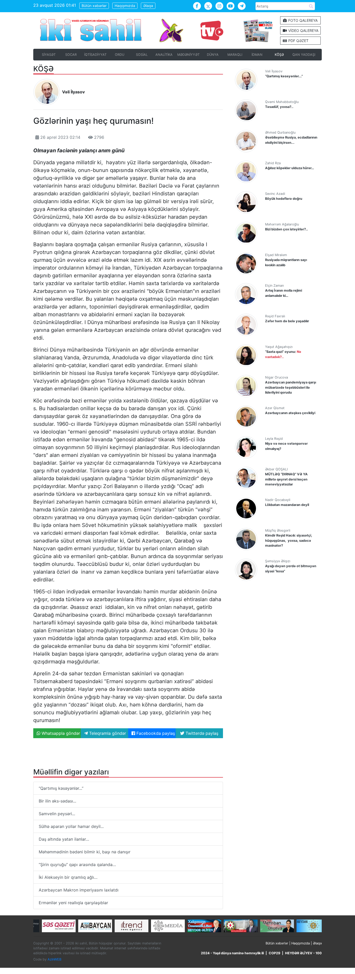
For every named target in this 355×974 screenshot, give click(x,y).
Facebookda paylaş (155, 733)
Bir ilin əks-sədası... (57, 801)
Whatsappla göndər (60, 733)
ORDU (119, 55)
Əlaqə (148, 5)
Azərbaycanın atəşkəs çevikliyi (290, 413)
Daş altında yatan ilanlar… (64, 839)
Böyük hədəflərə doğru (283, 199)
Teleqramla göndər (107, 733)
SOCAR (71, 55)
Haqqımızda (125, 5)
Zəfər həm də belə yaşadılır (287, 321)
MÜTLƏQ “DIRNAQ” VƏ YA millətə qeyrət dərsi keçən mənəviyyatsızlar (286, 479)
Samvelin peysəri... (57, 813)
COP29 (274, 953)
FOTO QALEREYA (302, 20)
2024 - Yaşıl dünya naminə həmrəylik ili (232, 953)
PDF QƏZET (297, 40)
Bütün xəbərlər (94, 5)
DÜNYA (213, 55)
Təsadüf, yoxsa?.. (279, 107)
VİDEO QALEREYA (302, 30)
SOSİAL (142, 55)
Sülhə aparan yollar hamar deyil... (71, 826)
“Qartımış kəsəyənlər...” (61, 788)
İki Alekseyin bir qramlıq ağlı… (68, 877)
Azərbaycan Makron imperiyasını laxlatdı (79, 890)
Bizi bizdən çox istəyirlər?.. (286, 229)
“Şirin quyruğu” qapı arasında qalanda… (77, 864)
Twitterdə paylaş (201, 733)
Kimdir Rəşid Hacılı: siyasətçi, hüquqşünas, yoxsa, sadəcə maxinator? (288, 540)
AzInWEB (54, 959)
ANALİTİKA (164, 55)
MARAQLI (234, 55)
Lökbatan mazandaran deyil (287, 505)
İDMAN (257, 55)
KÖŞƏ (279, 55)
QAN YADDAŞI (303, 55)
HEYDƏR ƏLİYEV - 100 (303, 953)
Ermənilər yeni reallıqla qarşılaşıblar (73, 902)
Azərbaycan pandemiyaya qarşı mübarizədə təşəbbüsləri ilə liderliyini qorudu (290, 387)
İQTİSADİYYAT (95, 55)
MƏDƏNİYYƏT (188, 55)
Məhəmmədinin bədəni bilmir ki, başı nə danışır (84, 851)
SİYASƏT (49, 55)
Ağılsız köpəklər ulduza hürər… (289, 168)
